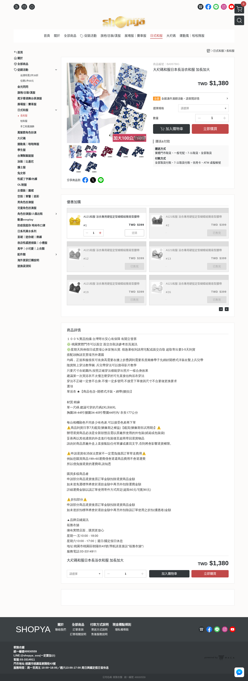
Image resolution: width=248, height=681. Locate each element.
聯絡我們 (60, 629)
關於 (61, 624)
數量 (155, 118)
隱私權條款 (122, 629)
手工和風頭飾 (27, 126)
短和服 (23, 121)
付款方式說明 (99, 624)
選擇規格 (158, 108)
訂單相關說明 (78, 634)
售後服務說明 (99, 634)
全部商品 (78, 624)
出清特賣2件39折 (29, 75)
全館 (156, 98)
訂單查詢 (78, 629)
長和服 (23, 115)
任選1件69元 (27, 81)
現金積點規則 (122, 624)
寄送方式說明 (99, 629)
